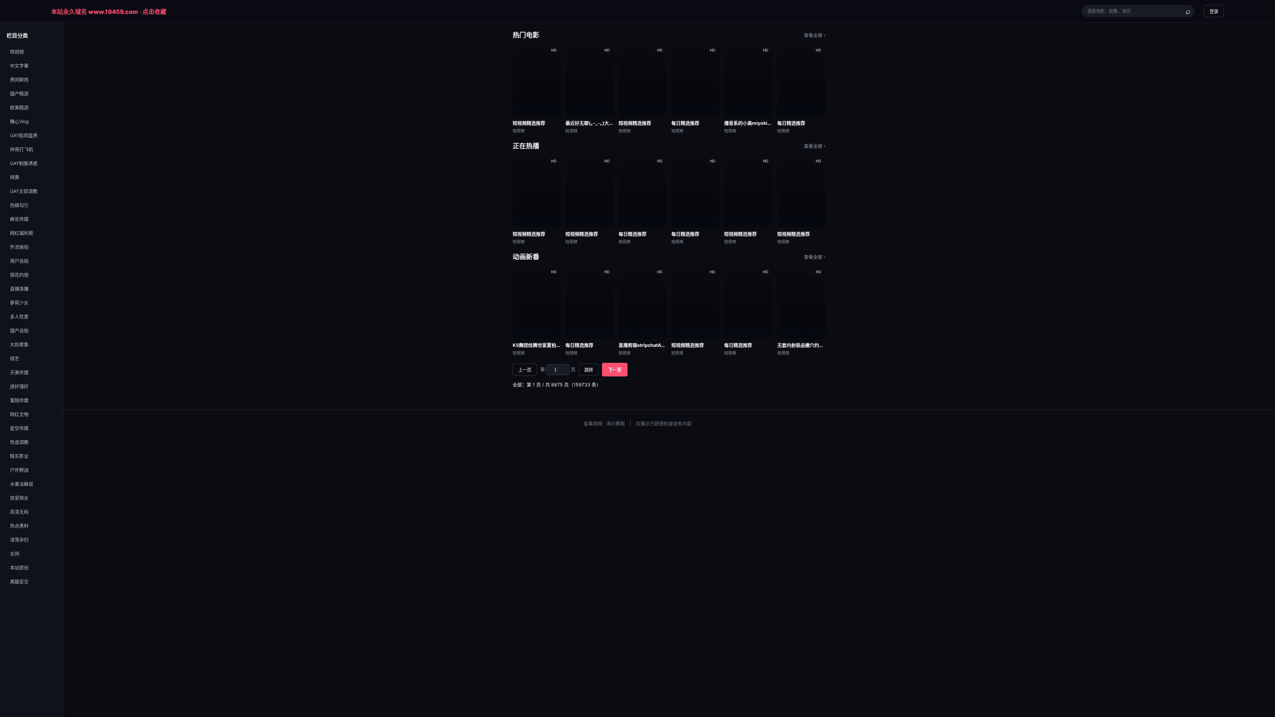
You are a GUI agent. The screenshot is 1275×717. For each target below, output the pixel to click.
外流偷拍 (19, 247)
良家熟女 (19, 498)
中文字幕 (19, 65)
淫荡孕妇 (19, 539)
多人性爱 (19, 316)
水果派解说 (21, 484)
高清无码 (19, 512)
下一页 (614, 369)
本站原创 (19, 567)
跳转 (588, 369)
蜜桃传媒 (19, 400)
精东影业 (19, 456)
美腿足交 (19, 581)
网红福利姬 (21, 233)
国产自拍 (19, 330)
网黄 (14, 177)
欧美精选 (19, 107)
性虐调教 (19, 442)
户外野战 (19, 470)
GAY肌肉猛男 (24, 135)
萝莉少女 (19, 302)
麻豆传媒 (19, 219)
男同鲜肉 (19, 79)
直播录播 (19, 288)
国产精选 (19, 93)
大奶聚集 (19, 344)
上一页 (524, 369)
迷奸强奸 (19, 386)
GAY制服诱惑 (24, 163)
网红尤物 (19, 414)
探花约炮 (19, 275)
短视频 (17, 51)
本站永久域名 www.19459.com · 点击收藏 (108, 11)
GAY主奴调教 (24, 191)
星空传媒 (19, 428)
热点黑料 (19, 525)
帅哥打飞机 (21, 149)
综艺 (14, 358)
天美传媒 (19, 372)
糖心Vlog (19, 121)
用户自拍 (19, 261)
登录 (1214, 11)
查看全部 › (814, 35)
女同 (14, 553)
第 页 (557, 369)
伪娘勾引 (19, 205)
